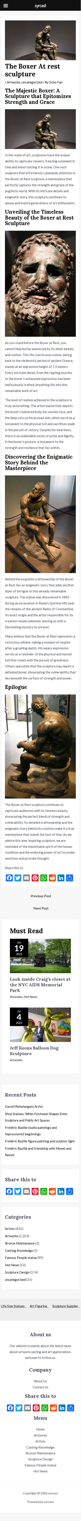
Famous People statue (21, 1258)
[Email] (27, 1408)
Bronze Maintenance (20, 1243)
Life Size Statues (13, 1306)
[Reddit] (53, 1408)
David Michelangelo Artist (24, 1106)
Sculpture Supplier (66, 1306)
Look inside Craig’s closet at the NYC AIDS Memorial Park (40, 984)
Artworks (13, 82)
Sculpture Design (17, 1272)
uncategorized (32, 82)
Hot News (30, 997)
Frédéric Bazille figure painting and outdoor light (40, 1141)
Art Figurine (39, 1306)
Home (40, 1429)
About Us (40, 1381)
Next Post (40, 908)
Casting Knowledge (19, 1250)
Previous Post (41, 896)
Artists (10, 1229)
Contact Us (40, 1387)
